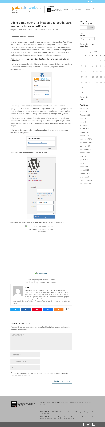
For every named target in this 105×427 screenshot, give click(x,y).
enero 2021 (84, 135)
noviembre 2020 (86, 142)
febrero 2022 (85, 115)
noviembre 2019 (86, 184)
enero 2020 (84, 177)
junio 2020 (84, 160)
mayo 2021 (84, 122)
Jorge (15, 30)
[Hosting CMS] (41, 273)
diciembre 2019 (86, 180)
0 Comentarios (53, 30)
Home (56, 9)
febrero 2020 (85, 173)
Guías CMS (76, 9)
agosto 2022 (85, 108)
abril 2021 (84, 125)
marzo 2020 (84, 170)
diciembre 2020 (86, 139)
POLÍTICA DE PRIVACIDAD (76, 402)
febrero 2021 (85, 132)
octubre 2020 (85, 146)
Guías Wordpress (40, 30)
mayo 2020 (84, 163)
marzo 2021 (84, 129)
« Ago (82, 92)
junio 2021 (84, 118)
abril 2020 (84, 166)
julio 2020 (83, 156)
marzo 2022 (84, 111)
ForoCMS (66, 9)
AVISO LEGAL (64, 402)
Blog (88, 9)
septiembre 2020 (86, 149)
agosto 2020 (85, 153)
